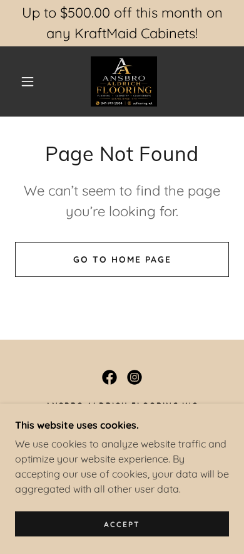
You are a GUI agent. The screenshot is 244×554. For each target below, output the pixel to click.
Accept (122, 524)
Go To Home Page (122, 259)
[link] (124, 81)
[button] (27, 81)
